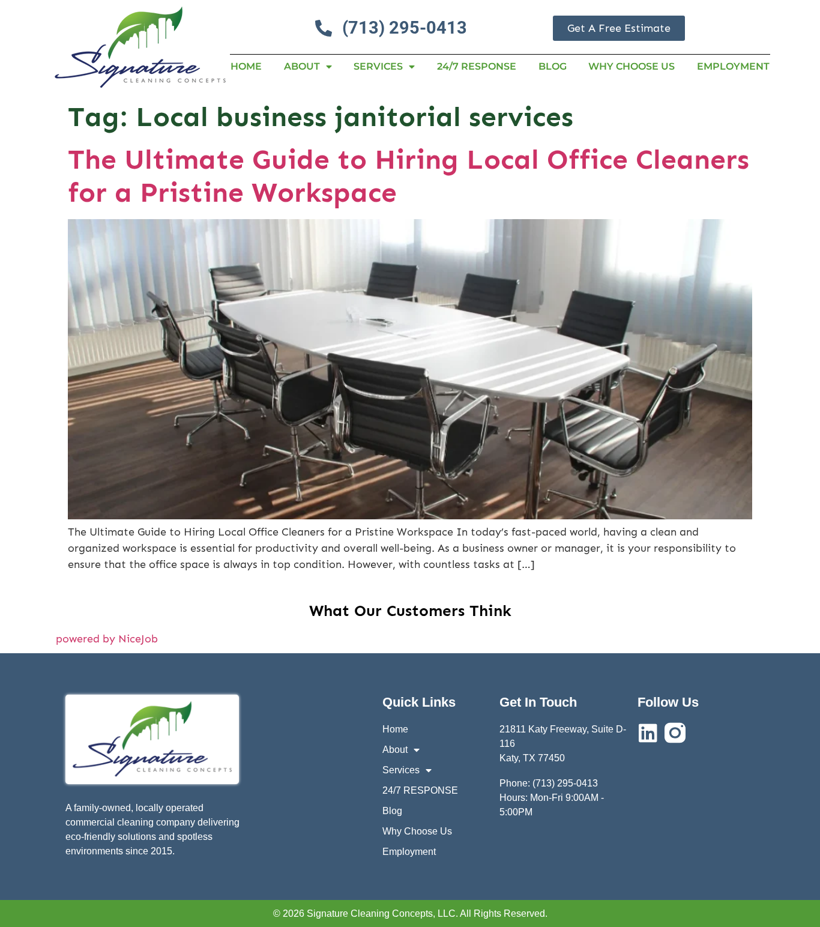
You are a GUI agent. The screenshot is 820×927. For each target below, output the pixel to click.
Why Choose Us (631, 66)
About (302, 66)
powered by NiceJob (107, 638)
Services (378, 66)
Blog (552, 66)
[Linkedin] (648, 732)
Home (246, 66)
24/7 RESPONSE (476, 66)
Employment (733, 66)
